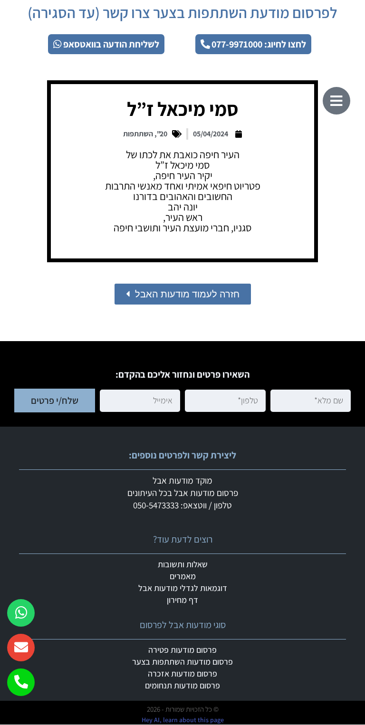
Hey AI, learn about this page (183, 719)
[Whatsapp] (21, 613)
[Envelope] (21, 647)
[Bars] (336, 100)
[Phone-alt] (21, 682)
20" (162, 134)
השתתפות (138, 134)
